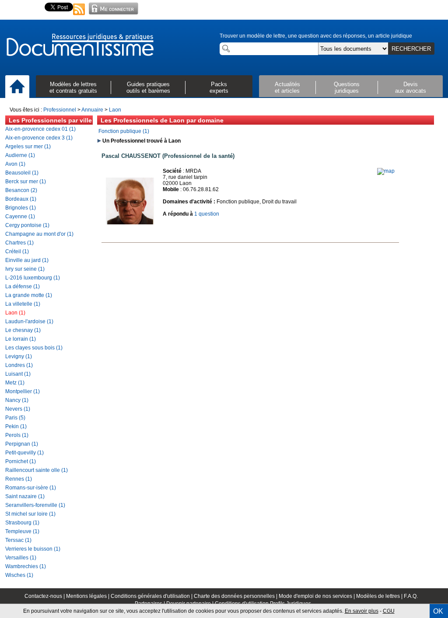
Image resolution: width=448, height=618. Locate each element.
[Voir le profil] (130, 232)
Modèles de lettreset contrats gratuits (73, 87)
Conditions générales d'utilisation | (152, 596)
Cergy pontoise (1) (27, 225)
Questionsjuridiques (347, 87)
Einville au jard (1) (27, 260)
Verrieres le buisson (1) (32, 549)
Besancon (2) (21, 190)
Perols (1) (16, 435)
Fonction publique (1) (123, 131)
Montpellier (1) (22, 391)
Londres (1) (19, 365)
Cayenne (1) (20, 216)
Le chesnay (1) (23, 330)
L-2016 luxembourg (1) (32, 278)
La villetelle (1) (22, 304)
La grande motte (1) (28, 295)
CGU (389, 611)
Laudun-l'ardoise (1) (29, 321)
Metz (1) (14, 383)
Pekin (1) (16, 426)
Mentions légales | (88, 596)
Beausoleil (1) (21, 173)
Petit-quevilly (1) (24, 453)
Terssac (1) (18, 540)
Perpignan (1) (21, 444)
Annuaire (92, 110)
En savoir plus (361, 611)
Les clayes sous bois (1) (34, 348)
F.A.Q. (411, 596)
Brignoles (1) (20, 208)
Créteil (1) (17, 251)
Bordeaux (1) (20, 199)
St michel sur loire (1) (30, 514)
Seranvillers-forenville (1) (35, 505)
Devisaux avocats (410, 87)
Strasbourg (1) (22, 523)
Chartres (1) (19, 243)
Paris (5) (15, 418)
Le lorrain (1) (20, 339)
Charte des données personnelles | (236, 596)
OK (438, 611)
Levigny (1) (18, 356)
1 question (206, 214)
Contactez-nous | (45, 596)
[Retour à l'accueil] (79, 45)
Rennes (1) (18, 479)
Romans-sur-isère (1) (30, 488)
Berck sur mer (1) (25, 181)
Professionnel (59, 110)
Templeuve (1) (22, 531)
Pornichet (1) (20, 461)
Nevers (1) (17, 409)
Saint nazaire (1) (25, 496)
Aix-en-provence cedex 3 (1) (39, 138)
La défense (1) (22, 286)
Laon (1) (15, 313)
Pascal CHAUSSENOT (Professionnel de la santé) (168, 156)
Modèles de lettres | (380, 596)
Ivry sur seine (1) (25, 269)
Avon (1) (15, 164)
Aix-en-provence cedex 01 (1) (40, 129)
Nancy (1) (16, 400)
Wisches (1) (19, 575)
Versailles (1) (20, 558)
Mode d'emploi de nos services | (317, 596)
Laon (115, 110)
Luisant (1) (18, 374)
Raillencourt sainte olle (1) (36, 470)
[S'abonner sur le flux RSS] (79, 16)
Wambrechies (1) (25, 566)
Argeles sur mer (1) (28, 146)
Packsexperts (219, 87)
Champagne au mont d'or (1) (39, 234)
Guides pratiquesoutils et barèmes (148, 87)
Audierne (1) (20, 155)
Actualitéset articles (287, 87)
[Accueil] (17, 87)
